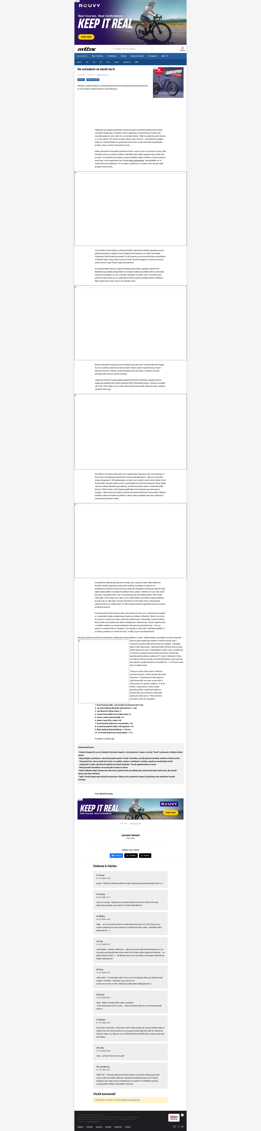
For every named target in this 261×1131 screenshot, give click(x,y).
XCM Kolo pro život (102, 75)
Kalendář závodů (137, 56)
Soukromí (99, 1127)
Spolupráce (118, 1127)
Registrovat (135, 1100)
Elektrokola (112, 56)
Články (123, 56)
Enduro (79, 62)
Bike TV (165, 56)
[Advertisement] (130, 114)
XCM (108, 62)
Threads (146, 855)
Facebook (117, 855)
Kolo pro (81, 79)
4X (101, 62)
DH (94, 62)
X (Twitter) (132, 855)
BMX (137, 62)
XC (87, 62)
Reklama (80, 1127)
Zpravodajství (82, 56)
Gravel (116, 62)
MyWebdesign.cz (94, 1121)
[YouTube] (182, 1126)
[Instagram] (178, 1126)
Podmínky (89, 1127)
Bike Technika (97, 56)
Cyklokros (126, 62)
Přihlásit (124, 1100)
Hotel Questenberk (136, 160)
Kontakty (108, 1127)
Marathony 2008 (93, 79)
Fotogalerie (152, 56)
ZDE (112, 739)
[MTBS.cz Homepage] (86, 49)
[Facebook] (174, 1126)
